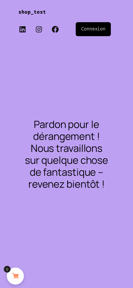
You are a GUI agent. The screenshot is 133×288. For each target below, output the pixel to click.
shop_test (32, 12)
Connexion (93, 29)
